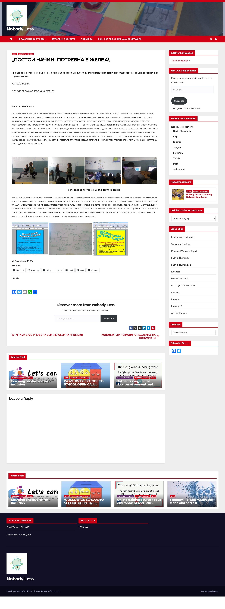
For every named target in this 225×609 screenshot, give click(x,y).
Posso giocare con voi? (183, 285)
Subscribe (109, 318)
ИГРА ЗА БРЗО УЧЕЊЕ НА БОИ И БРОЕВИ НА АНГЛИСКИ (49, 334)
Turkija (176, 158)
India (175, 163)
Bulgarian (178, 153)
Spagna (177, 147)
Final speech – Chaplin (182, 237)
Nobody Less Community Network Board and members (199, 197)
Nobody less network (182, 126)
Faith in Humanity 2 (181, 264)
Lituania (177, 142)
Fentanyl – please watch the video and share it (191, 501)
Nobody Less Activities (80, 377)
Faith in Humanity (180, 258)
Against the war (179, 313)
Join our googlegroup (209, 591)
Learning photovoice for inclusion (29, 382)
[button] (211, 39)
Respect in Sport (179, 278)
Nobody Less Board (200, 191)
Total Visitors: (14, 534)
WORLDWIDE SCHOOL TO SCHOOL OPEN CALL (84, 382)
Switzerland (179, 169)
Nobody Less (20, 29)
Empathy (175, 299)
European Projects (63, 39)
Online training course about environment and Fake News (134, 384)
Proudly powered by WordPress (20, 591)
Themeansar (55, 591)
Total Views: (13, 527)
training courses (19, 377)
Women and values (180, 244)
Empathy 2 (176, 306)
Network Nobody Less (31, 39)
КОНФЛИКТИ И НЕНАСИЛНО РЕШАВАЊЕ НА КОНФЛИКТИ (129, 336)
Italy (175, 136)
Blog (14, 54)
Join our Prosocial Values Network (120, 39)
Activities (87, 39)
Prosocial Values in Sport (184, 251)
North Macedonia (26, 54)
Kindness (175, 271)
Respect (175, 292)
